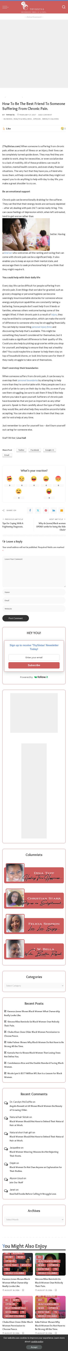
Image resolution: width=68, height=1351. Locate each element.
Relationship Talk (15, 1308)
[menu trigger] (6, 7)
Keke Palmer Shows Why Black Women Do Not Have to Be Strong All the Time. (50, 1326)
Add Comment (45, 115)
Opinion (37, 119)
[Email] (62, 510)
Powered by (26, 677)
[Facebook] (30, 510)
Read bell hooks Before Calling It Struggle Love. (33, 1193)
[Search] (64, 7)
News (20, 1257)
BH (6, 1253)
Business (8, 119)
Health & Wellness (23, 119)
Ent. (40, 1300)
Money (9, 1257)
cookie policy (37, 1341)
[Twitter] (38, 510)
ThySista (10, 115)
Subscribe (34, 665)
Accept (34, 1347)
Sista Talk (11, 1265)
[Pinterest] (46, 510)
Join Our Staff (16, 1182)
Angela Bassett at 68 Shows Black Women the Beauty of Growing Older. (36, 1108)
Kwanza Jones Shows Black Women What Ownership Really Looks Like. (16, 1283)
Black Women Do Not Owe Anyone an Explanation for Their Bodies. (36, 1169)
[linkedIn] (54, 510)
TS (6, 1269)
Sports (26, 1265)
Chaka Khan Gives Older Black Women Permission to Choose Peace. (17, 1326)
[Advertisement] (34, 54)
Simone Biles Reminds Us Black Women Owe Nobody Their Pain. (49, 1283)
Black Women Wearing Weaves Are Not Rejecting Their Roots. (34, 1153)
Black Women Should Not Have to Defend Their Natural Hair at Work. (37, 1123)
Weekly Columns (50, 119)
